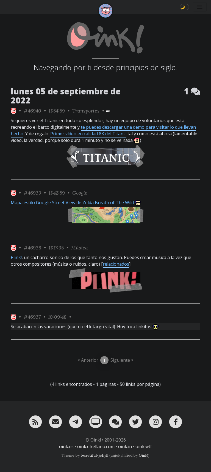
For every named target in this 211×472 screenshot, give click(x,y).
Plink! (16, 257)
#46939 (32, 193)
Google (79, 193)
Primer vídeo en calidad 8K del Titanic (88, 134)
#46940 (32, 111)
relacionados (116, 264)
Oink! (143, 455)
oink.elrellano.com (96, 446)
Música (79, 248)
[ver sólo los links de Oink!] (13, 111)
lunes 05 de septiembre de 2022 (66, 96)
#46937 (32, 317)
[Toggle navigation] (200, 7)
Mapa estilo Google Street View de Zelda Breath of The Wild (72, 203)
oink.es (66, 446)
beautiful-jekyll (94, 455)
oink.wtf (143, 446)
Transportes (85, 111)
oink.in (125, 446)
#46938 (32, 248)
